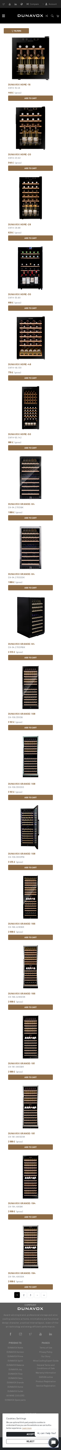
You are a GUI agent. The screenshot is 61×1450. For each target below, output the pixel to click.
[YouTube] (10, 4)
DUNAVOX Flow (15, 1373)
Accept (31, 1434)
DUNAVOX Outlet (15, 1391)
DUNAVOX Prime (15, 1356)
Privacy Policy (45, 1352)
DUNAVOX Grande (15, 1382)
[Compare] (46, 15)
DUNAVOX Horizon (15, 1352)
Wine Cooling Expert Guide (45, 1360)
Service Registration (46, 1385)
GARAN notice (46, 1377)
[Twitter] (4, 4)
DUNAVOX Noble (15, 1347)
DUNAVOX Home (15, 1386)
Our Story (45, 1356)
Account (53, 4)
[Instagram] (20, 1333)
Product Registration (46, 1381)
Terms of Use (46, 1347)
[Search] (52, 15)
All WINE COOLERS (15, 1395)
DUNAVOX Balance (15, 1365)
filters (17, 31)
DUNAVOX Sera (15, 1378)
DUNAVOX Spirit (15, 1360)
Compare (34, 4)
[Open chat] (53, 1443)
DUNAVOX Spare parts (15, 1399)
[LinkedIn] (16, 4)
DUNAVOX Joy (15, 1369)
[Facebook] (10, 1333)
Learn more (27, 1428)
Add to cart (30, 98)
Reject (30, 1441)
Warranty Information (46, 1372)
